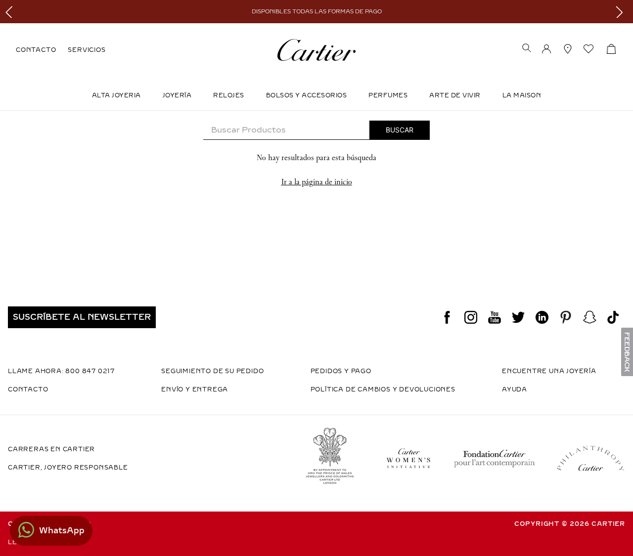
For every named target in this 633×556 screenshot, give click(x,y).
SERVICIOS (86, 49)
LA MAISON (522, 95)
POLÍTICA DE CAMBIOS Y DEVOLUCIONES (383, 389)
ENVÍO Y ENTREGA (194, 389)
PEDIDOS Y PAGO (341, 371)
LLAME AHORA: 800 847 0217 (61, 371)
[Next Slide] (622, 11)
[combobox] (316, 130)
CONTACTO (36, 49)
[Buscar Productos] (399, 130)
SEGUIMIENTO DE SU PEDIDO (212, 371)
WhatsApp (62, 530)
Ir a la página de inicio (316, 181)
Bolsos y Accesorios (306, 95)
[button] (526, 48)
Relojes (228, 95)
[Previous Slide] (11, 11)
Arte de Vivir (455, 95)
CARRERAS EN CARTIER (51, 449)
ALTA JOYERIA (116, 95)
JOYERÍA (177, 95)
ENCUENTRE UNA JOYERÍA (549, 371)
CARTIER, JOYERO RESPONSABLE (68, 467)
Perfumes (387, 95)
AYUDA (514, 389)
